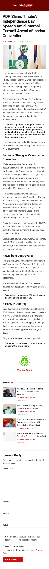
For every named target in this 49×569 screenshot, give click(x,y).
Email (6, 513)
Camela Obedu (24, 428)
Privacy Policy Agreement (15, 546)
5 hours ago (22, 400)
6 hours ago (36, 428)
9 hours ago (22, 442)
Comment (8, 468)
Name (6, 501)
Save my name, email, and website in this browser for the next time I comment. (22, 538)
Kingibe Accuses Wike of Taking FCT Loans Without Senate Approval (30, 392)
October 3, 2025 (26, 41)
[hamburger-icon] (4, 5)
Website (6, 525)
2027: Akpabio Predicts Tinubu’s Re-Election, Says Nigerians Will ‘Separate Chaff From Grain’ (31, 422)
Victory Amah (10, 41)
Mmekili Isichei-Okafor (27, 398)
